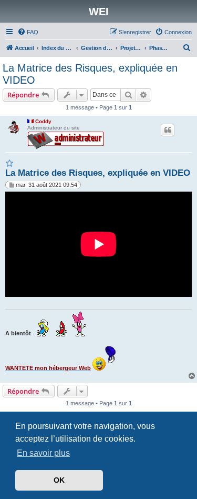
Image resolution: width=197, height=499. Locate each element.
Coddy (43, 121)
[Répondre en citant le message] (167, 130)
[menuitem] (27, 32)
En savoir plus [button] (43, 452)
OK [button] (59, 480)
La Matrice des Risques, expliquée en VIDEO (90, 74)
